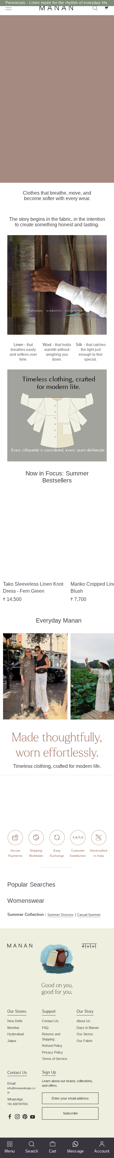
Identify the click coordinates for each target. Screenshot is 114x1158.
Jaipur (11, 1041)
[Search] (95, 7)
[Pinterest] (24, 1116)
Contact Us (50, 1021)
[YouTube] (32, 1116)
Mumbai (13, 1027)
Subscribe (70, 1113)
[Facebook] (9, 1116)
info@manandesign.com (21, 1090)
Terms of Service (54, 1059)
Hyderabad (15, 1034)
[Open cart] (106, 8)
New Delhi (14, 1021)
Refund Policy (52, 1045)
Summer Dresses (60, 914)
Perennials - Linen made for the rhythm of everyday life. (57, 3)
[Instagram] (17, 1116)
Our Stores (85, 1034)
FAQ (45, 1027)
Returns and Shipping (51, 1036)
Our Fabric (85, 1041)
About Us (83, 1021)
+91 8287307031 (17, 1104)
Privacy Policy (52, 1052)
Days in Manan (88, 1027)
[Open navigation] (8, 7)
